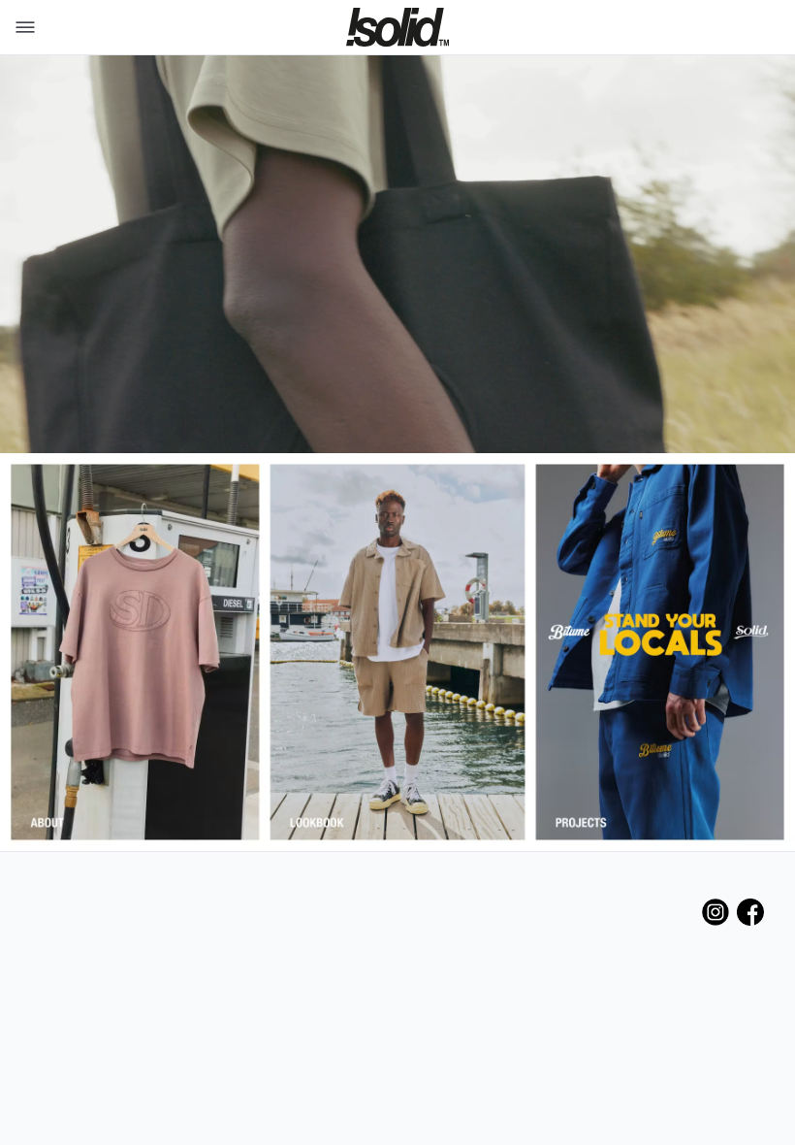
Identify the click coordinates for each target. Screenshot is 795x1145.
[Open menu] (21, 27)
